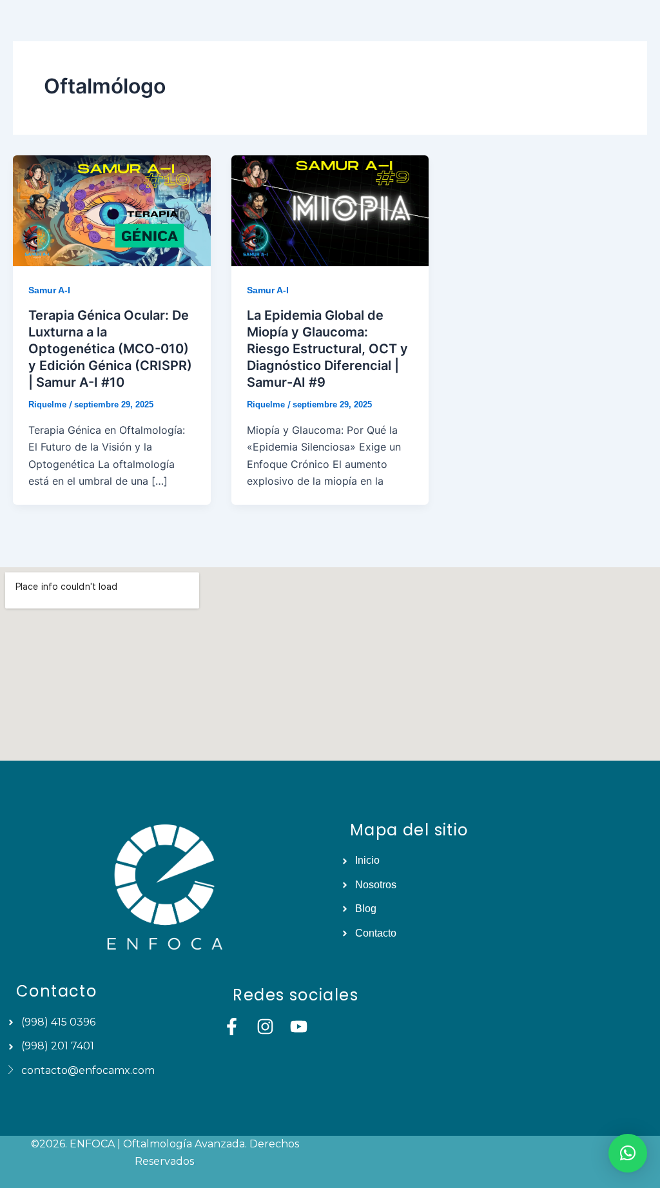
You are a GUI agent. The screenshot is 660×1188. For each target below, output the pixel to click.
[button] (627, 1153)
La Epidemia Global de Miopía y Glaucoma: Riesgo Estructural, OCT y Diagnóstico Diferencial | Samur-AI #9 (327, 348)
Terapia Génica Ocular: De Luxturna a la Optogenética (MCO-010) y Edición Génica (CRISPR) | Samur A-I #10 (110, 348)
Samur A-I (49, 290)
